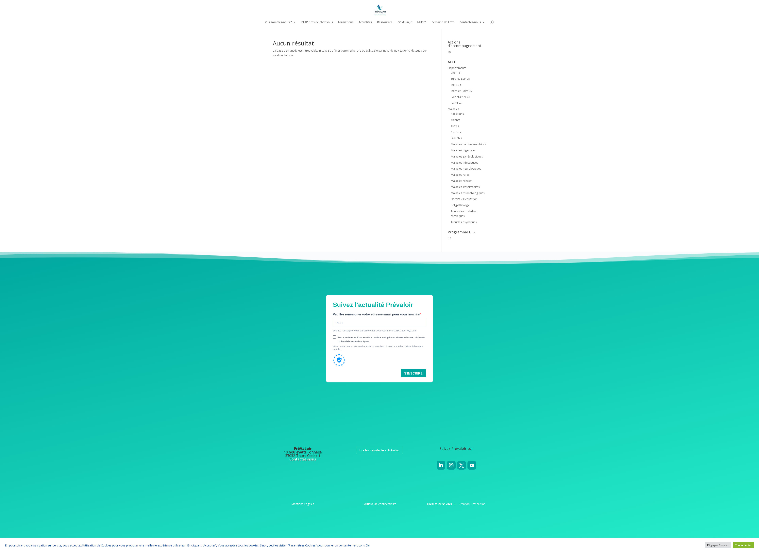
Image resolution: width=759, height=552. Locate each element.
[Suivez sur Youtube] (471, 465)
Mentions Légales (302, 504)
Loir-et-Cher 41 (460, 97)
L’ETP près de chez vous (317, 22)
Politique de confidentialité (379, 504)
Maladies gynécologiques (467, 156)
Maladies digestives (463, 150)
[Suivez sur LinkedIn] (441, 465)
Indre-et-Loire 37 (461, 91)
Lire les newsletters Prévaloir (379, 450)
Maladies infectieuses (464, 162)
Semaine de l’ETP (443, 22)
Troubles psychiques (464, 222)
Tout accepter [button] (743, 545)
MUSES (422, 22)
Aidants (455, 120)
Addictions (457, 114)
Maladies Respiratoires (465, 187)
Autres (455, 126)
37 (449, 238)
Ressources (384, 22)
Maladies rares (460, 174)
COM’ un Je (404, 22)
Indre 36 (456, 85)
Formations (345, 22)
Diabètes (456, 138)
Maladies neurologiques (466, 168)
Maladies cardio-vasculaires (468, 144)
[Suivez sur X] (461, 465)
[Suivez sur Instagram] (451, 465)
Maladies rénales (461, 181)
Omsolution (477, 504)
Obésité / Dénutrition (464, 199)
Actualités (365, 22)
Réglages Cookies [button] (718, 545)
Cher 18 (456, 73)
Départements (457, 68)
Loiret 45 (456, 103)
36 (449, 52)
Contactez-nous (470, 22)
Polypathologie (460, 205)
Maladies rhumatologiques (468, 193)
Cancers (456, 132)
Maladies (453, 109)
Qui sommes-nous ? (278, 22)
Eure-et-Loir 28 (460, 78)
